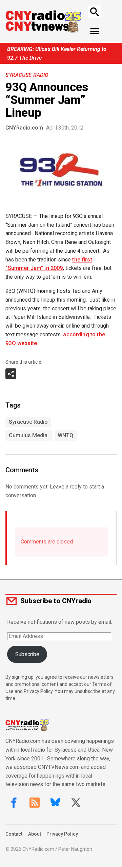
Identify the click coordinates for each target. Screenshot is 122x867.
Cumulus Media (28, 435)
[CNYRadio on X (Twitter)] (75, 802)
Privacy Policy (62, 834)
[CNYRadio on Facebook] (13, 802)
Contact (13, 834)
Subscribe (27, 654)
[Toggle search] (94, 11)
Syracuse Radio (26, 75)
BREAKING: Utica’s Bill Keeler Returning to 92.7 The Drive (56, 53)
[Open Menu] (94, 31)
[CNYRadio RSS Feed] (34, 802)
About (34, 834)
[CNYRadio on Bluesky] (55, 802)
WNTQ (65, 435)
